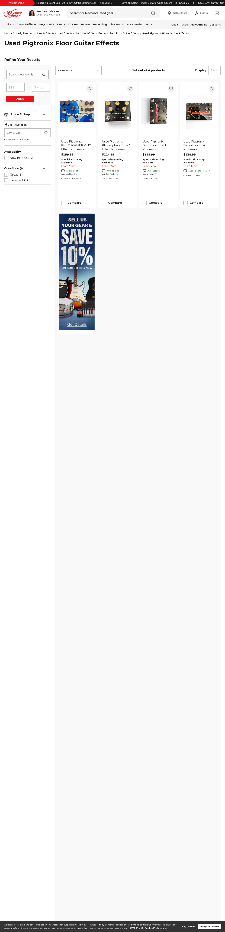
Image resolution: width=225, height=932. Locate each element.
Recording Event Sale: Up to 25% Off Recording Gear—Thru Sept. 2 (74, 2)
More (149, 24)
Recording (100, 24)
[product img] (77, 111)
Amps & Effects (27, 24)
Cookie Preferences (155, 928)
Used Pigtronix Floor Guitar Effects (165, 33)
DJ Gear (73, 24)
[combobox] (78, 70)
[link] (77, 145)
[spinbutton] (15, 87)
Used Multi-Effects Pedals (91, 33)
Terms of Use (135, 928)
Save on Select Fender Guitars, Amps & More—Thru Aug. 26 (155, 2)
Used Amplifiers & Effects (38, 33)
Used (184, 24)
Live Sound (117, 24)
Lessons (215, 24)
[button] (44, 13)
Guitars (9, 24)
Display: (201, 70)
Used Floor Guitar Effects (124, 33)
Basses (85, 24)
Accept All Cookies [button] (209, 926)
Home (8, 33)
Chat (39, 15)
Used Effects (64, 33)
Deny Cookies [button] (188, 926)
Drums (61, 24)
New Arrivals (199, 24)
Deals (175, 24)
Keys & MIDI (46, 24)
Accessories (135, 24)
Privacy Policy (96, 924)
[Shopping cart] (216, 13)
